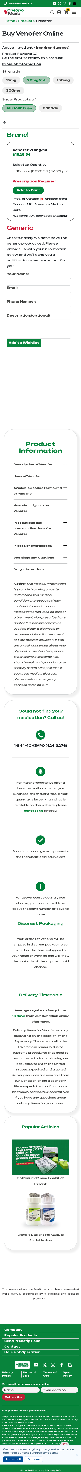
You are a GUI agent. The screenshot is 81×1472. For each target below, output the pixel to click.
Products (26, 21)
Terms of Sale (29, 1374)
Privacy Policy (7, 1374)
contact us (33, 810)
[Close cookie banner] (77, 1455)
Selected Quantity (29, 165)
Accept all (13, 1459)
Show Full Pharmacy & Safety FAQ (40, 1470)
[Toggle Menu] (73, 12)
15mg (11, 80)
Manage (34, 1459)
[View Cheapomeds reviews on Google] (70, 1364)
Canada (50, 108)
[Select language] (75, 3)
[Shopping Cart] (66, 12)
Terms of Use (50, 1374)
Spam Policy (67, 1374)
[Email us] (54, 3)
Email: (12, 288)
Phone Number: (21, 301)
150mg (63, 80)
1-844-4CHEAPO (20, 3)
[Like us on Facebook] (70, 3)
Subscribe (13, 1397)
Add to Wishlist (24, 343)
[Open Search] (52, 12)
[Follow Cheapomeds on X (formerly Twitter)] (44, 1364)
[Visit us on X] (59, 3)
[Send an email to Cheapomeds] (36, 1364)
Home (10, 21)
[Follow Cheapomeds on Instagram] (53, 1364)
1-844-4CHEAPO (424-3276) (40, 746)
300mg (13, 90)
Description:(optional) (28, 315)
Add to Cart (28, 190)
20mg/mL (36, 80)
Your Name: (18, 274)
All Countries (19, 108)
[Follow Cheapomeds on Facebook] (61, 1364)
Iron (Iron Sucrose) (52, 47)
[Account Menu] (59, 12)
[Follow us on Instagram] (64, 3)
